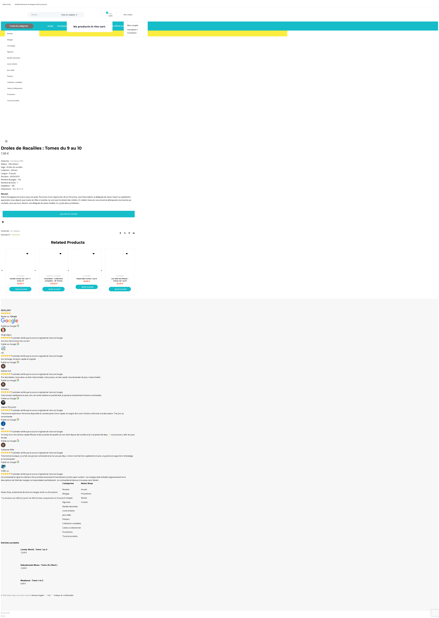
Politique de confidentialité (63, 595)
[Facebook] (120, 233)
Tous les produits (13, 101)
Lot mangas (11, 46)
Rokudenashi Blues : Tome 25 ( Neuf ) (39, 565)
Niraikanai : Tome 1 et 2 (32, 580)
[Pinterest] (129, 233)
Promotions (11, 94)
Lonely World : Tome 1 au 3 (34, 549)
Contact (84, 502)
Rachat (84, 498)
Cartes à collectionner (14, 88)
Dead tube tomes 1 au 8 (87, 279)
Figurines (10, 52)
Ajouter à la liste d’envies (3, 222)
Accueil (50, 26)
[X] (125, 233)
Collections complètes (14, 82)
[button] (128, 14)
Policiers (10, 76)
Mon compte (132, 25)
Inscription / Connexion (132, 31)
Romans (10, 33)
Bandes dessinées (13, 58)
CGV (49, 595)
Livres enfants (12, 64)
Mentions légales (38, 595)
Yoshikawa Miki (16, 161)
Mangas (10, 40)
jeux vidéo (10, 70)
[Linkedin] (134, 233)
